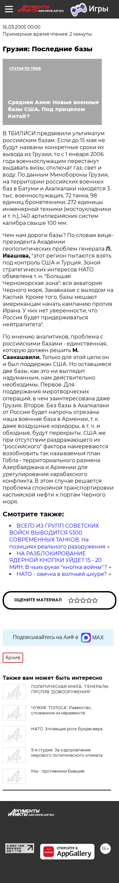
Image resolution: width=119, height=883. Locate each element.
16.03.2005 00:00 (21, 27)
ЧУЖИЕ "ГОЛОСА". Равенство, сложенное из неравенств (61, 710)
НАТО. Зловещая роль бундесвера (66, 728)
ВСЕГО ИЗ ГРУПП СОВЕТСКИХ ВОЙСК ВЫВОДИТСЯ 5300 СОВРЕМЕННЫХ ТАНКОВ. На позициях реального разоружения (57, 536)
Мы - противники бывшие (57, 771)
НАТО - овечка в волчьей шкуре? (62, 574)
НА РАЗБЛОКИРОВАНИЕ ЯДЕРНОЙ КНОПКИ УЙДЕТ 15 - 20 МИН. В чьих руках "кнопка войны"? (58, 560)
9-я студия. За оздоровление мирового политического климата (66, 752)
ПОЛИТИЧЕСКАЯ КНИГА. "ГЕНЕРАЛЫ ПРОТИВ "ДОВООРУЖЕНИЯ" (69, 689)
